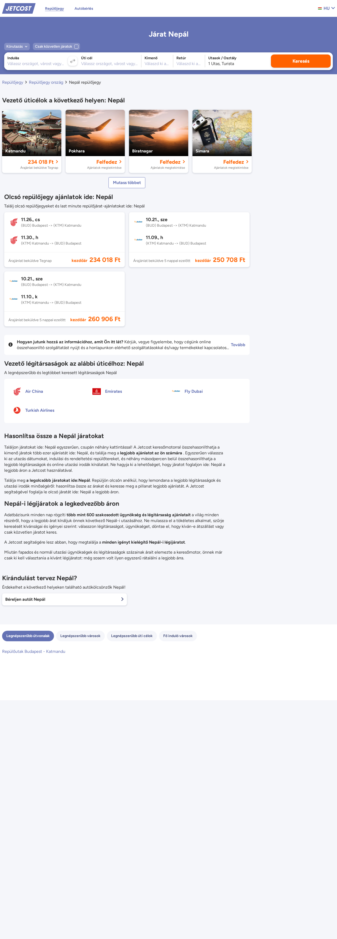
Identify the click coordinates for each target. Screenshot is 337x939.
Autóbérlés (84, 8)
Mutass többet (127, 182)
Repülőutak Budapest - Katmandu (33, 651)
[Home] (19, 8)
